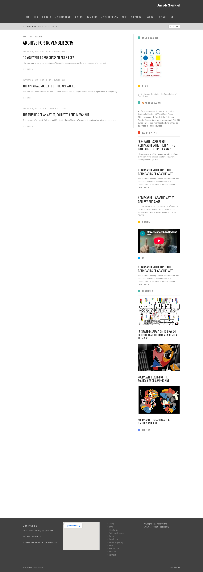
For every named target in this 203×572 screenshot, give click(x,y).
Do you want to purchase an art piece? (48, 57)
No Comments (54, 52)
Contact (112, 554)
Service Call (114, 548)
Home (25, 37)
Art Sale (112, 551)
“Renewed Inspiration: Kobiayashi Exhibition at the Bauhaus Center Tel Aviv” (156, 145)
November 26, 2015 (30, 52)
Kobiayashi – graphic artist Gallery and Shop (156, 199)
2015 (31, 37)
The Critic (113, 530)
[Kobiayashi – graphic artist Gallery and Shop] (159, 399)
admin (64, 52)
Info (111, 526)
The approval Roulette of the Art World (49, 86)
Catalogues (114, 539)
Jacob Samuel (168, 5)
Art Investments (116, 533)
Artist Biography (116, 542)
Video (111, 545)
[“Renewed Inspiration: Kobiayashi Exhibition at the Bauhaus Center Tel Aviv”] (159, 311)
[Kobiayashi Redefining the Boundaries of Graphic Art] (159, 357)
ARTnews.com (153, 102)
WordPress (177, 567)
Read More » (28, 69)
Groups (112, 536)
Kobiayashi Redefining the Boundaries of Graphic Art (155, 172)
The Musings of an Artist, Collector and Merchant (56, 114)
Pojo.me (30, 567)
